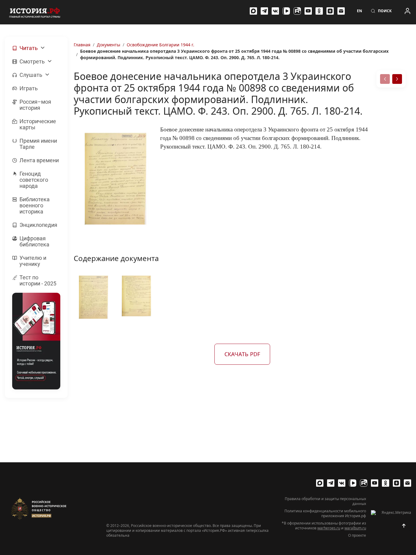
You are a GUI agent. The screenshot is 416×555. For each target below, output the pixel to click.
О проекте (357, 535)
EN (359, 11)
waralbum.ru (355, 528)
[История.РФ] (34, 12)
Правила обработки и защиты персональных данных (325, 501)
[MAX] (253, 11)
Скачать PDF (242, 354)
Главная (82, 45)
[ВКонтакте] (275, 11)
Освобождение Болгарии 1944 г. (160, 45)
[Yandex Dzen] (330, 11)
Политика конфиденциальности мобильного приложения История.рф (325, 513)
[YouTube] (308, 11)
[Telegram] (264, 11)
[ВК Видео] (286, 11)
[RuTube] (297, 11)
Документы (108, 45)
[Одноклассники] (319, 11)
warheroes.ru (328, 528)
